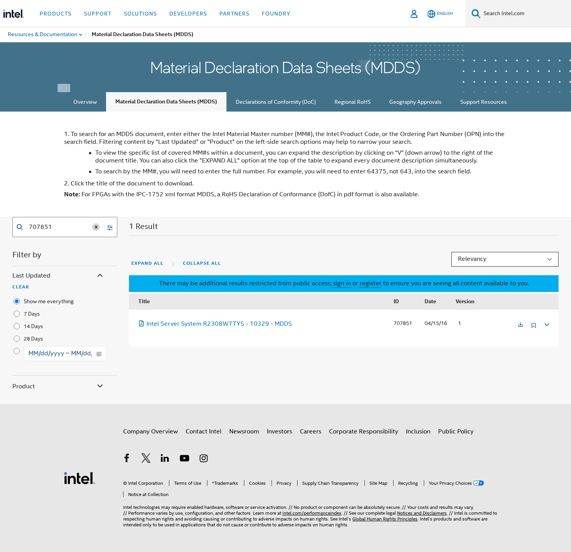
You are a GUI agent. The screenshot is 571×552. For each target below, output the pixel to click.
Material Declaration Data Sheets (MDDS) (166, 101)
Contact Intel (203, 431)
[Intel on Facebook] (126, 459)
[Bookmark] (534, 328)
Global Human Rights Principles (385, 519)
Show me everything (49, 301)
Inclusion (418, 431)
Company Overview (150, 431)
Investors (279, 431)
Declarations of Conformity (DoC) (276, 101)
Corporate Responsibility (363, 431)
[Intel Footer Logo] (79, 478)
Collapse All (202, 263)
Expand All (147, 263)
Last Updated (31, 275)
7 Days (32, 313)
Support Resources (483, 101)
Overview (85, 101)
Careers (310, 431)
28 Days (33, 338)
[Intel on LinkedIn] (165, 459)
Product (23, 386)
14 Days (33, 326)
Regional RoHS (352, 101)
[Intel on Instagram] (203, 459)
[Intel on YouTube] (184, 459)
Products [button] (55, 13)
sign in (342, 283)
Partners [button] (234, 13)
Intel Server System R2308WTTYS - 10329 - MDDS (219, 324)
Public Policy (456, 431)
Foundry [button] (276, 13)
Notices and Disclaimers (422, 513)
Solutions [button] (140, 13)
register (370, 283)
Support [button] (97, 13)
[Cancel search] (96, 227)
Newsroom (244, 431)
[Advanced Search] (107, 227)
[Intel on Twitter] (146, 459)
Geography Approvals (415, 101)
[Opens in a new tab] (520, 325)
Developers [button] (188, 13)
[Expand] (546, 324)
